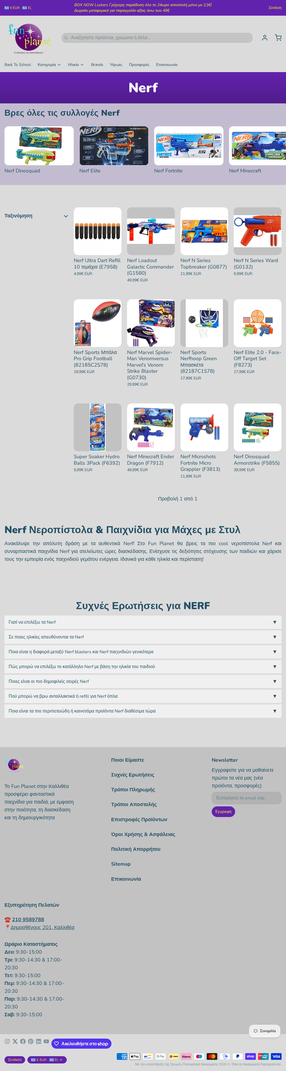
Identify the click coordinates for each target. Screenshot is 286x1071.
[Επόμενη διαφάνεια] (275, 135)
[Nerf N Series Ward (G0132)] (258, 231)
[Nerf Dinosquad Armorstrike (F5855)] (258, 427)
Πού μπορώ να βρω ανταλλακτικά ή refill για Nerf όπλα (143, 696)
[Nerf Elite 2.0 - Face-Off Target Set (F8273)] (258, 323)
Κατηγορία (47, 64)
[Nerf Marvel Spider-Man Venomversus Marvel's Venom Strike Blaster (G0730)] (151, 323)
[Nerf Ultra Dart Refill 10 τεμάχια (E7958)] (97, 231)
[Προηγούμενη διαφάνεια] (257, 135)
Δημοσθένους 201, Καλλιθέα (42, 927)
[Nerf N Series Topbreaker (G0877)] (204, 231)
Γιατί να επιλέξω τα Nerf (143, 622)
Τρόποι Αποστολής (134, 804)
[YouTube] (46, 1044)
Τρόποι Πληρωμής (133, 789)
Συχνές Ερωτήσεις (132, 774)
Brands (97, 64)
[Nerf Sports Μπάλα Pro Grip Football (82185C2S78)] (97, 323)
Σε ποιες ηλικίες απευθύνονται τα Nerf (143, 637)
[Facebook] (23, 1044)
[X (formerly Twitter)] (15, 1044)
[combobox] (157, 38)
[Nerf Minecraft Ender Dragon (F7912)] (151, 427)
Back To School (17, 64)
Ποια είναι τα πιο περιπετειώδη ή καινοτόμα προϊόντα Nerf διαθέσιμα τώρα (143, 711)
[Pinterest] (31, 1044)
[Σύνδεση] (262, 37)
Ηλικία (73, 64)
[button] (97, 250)
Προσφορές (139, 64)
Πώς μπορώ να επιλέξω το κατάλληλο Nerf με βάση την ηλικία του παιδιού (143, 666)
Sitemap (121, 864)
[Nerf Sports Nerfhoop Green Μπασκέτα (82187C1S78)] (204, 323)
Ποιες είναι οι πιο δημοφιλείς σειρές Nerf (143, 681)
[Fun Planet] (29, 37)
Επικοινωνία (166, 64)
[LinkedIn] (38, 1044)
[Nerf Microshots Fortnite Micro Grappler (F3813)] (204, 427)
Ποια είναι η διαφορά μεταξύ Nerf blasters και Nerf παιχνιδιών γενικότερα (143, 652)
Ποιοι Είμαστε (127, 760)
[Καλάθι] (276, 37)
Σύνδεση (275, 8)
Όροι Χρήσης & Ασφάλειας (143, 834)
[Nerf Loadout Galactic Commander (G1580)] (151, 231)
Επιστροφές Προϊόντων (139, 819)
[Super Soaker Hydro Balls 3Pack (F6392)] (97, 427)
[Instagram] (7, 1044)
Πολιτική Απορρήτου (135, 849)
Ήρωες (116, 64)
